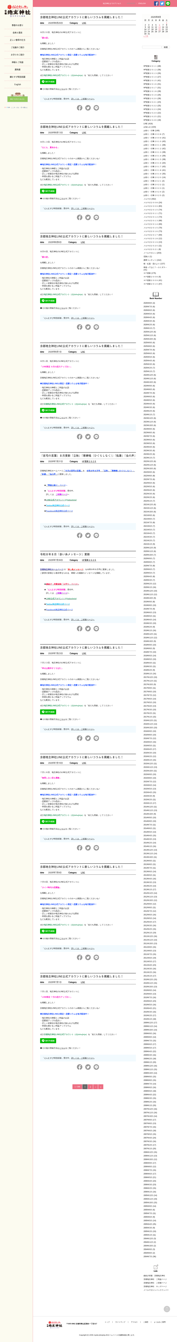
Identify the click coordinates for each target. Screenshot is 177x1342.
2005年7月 (148, 1213)
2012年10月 (148, 900)
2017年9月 (148, 688)
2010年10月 (148, 987)
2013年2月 (148, 886)
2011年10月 (148, 943)
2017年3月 (148, 710)
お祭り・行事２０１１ (153, 145)
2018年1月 (148, 674)
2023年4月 (148, 447)
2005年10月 (148, 1203)
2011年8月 (148, 951)
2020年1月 (148, 587)
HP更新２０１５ (150, 80)
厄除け (146, 256)
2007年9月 (148, 1120)
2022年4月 (148, 490)
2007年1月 (148, 1149)
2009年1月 (148, 1062)
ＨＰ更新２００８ (151, 277)
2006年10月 (148, 1159)
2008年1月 (148, 1105)
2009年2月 (148, 1059)
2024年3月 (148, 407)
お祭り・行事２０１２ (153, 149)
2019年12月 (148, 591)
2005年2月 (148, 1231)
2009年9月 (148, 1033)
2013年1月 (148, 889)
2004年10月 (148, 1246)
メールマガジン (150, 253)
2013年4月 (148, 879)
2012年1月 (148, 933)
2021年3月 (148, 537)
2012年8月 (148, 907)
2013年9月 (148, 861)
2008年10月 (148, 1073)
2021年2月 (148, 540)
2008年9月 (148, 1077)
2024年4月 (148, 404)
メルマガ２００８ (151, 203)
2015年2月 (148, 800)
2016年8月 (148, 735)
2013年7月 (148, 868)
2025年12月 (148, 332)
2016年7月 (148, 738)
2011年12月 (148, 936)
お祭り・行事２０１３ (153, 152)
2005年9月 (148, 1206)
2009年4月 (148, 1051)
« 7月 (146, 36)
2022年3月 (148, 494)
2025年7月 (148, 350)
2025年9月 (148, 343)
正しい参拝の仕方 (17, 39)
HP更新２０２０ (150, 98)
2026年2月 (148, 325)
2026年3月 (148, 321)
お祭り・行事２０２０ (153, 177)
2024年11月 (148, 379)
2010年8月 (148, 994)
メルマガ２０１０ (151, 210)
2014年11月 (148, 810)
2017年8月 (148, 692)
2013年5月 (148, 875)
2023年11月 (148, 422)
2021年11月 (148, 508)
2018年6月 (148, 656)
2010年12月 (148, 979)
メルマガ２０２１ (151, 249)
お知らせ (147, 127)
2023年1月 (148, 458)
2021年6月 (148, 526)
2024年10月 (148, 382)
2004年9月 (148, 1249)
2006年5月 (148, 1177)
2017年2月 (148, 713)
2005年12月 (148, 1195)
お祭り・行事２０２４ (153, 192)
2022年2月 (148, 497)
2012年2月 (148, 929)
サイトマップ (120, 1322)
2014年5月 (148, 832)
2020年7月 (148, 566)
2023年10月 (148, 425)
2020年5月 (148, 573)
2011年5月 (148, 961)
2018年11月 (148, 638)
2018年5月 (148, 659)
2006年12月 (148, 1152)
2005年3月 (148, 1228)
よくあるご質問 (160, 1322)
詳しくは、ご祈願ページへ (82, 99)
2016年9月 (148, 731)
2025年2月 (148, 368)
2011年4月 (148, 965)
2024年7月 (148, 393)
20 (159, 29)
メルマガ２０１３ (151, 220)
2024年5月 (148, 400)
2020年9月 (148, 558)
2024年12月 (148, 375)
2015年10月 (148, 771)
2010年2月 (148, 1015)
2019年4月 (148, 620)
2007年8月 (148, 1123)
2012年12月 (148, 893)
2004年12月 (148, 1239)
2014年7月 (148, 825)
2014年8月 (148, 821)
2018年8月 (148, 648)
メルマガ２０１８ (151, 238)
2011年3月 (148, 969)
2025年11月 (148, 335)
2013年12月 (148, 850)
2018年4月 (148, 663)
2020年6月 (148, 569)
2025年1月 (148, 371)
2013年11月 (148, 854)
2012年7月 (148, 911)
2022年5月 (148, 486)
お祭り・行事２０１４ (153, 156)
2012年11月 (148, 897)
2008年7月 (148, 1084)
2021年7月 (148, 522)
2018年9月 (148, 645)
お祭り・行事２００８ (153, 134)
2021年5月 (148, 530)
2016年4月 (148, 749)
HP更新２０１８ (150, 91)
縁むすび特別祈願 (17, 76)
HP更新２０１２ (150, 70)
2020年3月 (148, 580)
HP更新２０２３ (150, 109)
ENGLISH (142, 3)
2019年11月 (148, 594)
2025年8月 (148, 346)
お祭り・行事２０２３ (153, 188)
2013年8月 (148, 864)
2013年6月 (148, 871)
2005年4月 (148, 1224)
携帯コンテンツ (150, 260)
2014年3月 (148, 839)
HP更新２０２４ (150, 113)
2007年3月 (148, 1141)
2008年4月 (148, 1095)
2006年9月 (148, 1163)
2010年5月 (148, 1005)
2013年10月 (148, 857)
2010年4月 (148, 1008)
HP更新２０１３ (150, 73)
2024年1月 (148, 415)
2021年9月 (148, 515)
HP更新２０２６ (89, 461)
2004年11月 (148, 1242)
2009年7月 (148, 1041)
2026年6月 (148, 310)
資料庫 (17, 69)
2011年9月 (148, 947)
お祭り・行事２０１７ (153, 167)
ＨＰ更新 (147, 273)
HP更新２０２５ (150, 116)
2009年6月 (148, 1044)
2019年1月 (148, 630)
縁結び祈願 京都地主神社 (154, 1276)
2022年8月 (148, 476)
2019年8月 (148, 605)
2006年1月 (148, 1192)
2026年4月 (148, 317)
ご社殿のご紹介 (17, 47)
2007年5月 (148, 1134)
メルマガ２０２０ (151, 246)
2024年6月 (148, 397)
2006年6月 (148, 1174)
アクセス (134, 1322)
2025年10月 (148, 339)
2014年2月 (148, 843)
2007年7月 (148, 1127)
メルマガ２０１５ (151, 228)
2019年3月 (148, 623)
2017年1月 (148, 717)
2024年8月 (148, 389)
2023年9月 (148, 429)
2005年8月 (148, 1210)
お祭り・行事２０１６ (153, 163)
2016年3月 (148, 753)
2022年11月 (148, 465)
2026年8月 (148, 303)
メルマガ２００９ (151, 206)
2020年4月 (148, 576)
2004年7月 (148, 1257)
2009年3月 (148, 1055)
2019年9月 (148, 602)
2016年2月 (148, 756)
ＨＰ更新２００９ (151, 280)
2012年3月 (148, 925)
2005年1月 (148, 1235)
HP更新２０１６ (150, 84)
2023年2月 (148, 454)
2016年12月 (148, 720)
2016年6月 (148, 742)
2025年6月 (148, 353)
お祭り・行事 (149, 131)
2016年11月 (148, 724)
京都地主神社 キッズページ (155, 1286)
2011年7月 (148, 954)
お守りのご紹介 (17, 54)
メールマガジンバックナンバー (156, 1290)
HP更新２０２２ (150, 106)
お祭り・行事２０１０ (153, 141)
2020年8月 (148, 562)
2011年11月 (148, 940)
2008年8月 (148, 1080)
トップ (107, 1322)
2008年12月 (148, 1066)
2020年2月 (148, 584)
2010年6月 (148, 1001)
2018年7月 (148, 652)
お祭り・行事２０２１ (153, 181)
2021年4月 (148, 533)
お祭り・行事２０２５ (153, 195)
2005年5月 (148, 1221)
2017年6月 (148, 699)
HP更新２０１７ (150, 88)
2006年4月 (148, 1181)
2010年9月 (148, 990)
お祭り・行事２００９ (153, 138)
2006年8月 (148, 1167)
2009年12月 (148, 1023)
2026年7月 (148, 307)
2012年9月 (148, 904)
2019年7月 (148, 609)
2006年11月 (148, 1156)
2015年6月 (148, 785)
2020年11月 (148, 551)
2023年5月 (148, 443)
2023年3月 (148, 451)
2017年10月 (148, 684)
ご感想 (145, 1322)
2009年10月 (148, 1030)
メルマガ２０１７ (151, 235)
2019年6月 (148, 612)
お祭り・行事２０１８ (153, 170)
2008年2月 (148, 1102)
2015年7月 (148, 782)
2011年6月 (148, 958)
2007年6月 (148, 1131)
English (17, 84)
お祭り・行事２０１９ (153, 174)
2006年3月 (148, 1185)
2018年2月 (148, 670)
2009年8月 (148, 1037)
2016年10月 (148, 728)
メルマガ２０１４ (151, 224)
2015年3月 (148, 796)
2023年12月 (148, 418)
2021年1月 (148, 544)
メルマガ (147, 199)
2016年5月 (148, 746)
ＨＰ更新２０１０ (151, 284)
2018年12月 (148, 634)
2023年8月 (148, 433)
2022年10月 (148, 468)
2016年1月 (148, 760)
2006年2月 (148, 1188)
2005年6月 (148, 1217)
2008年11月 (148, 1069)
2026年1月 (148, 328)
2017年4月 (148, 706)
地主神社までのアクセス (112, 3)
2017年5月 (148, 702)
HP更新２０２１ (150, 102)
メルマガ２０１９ (151, 242)
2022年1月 (148, 501)
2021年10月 (148, 512)
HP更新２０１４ (150, 77)
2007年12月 (148, 1109)
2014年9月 (148, 818)
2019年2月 (148, 627)
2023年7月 (148, 436)
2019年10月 (148, 598)
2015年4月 (148, 792)
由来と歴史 (17, 32)
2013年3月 (148, 882)
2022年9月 (148, 472)
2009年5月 (148, 1048)
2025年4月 (148, 361)
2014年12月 (148, 807)
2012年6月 (148, 915)
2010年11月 (148, 983)
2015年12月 (148, 764)
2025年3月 (148, 364)
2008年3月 (148, 1098)
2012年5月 (148, 918)
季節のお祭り (17, 25)
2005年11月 (148, 1199)
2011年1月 (148, 976)
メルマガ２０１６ (151, 231)
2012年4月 (148, 922)
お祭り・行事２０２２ (153, 185)
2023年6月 (148, 440)
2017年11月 (148, 681)
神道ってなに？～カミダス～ (155, 267)
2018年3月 (148, 666)
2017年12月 (148, 677)
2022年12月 (148, 461)
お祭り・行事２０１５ (153, 159)
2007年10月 (148, 1116)
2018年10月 (148, 641)
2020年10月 (148, 555)
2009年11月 (148, 1026)
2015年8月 (148, 778)
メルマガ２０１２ (151, 217)
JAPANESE (131, 3)
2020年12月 (148, 548)
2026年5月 (148, 314)
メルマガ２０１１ (151, 213)
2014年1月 (148, 846)
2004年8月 (148, 1253)
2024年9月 (148, 386)
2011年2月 (148, 972)
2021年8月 (148, 519)
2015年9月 (148, 774)
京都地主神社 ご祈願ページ (155, 1283)
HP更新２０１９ (150, 95)
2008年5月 (148, 1091)
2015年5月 (148, 789)
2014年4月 (148, 836)
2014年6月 (148, 828)
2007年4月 (148, 1138)
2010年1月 (148, 1019)
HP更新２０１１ (150, 66)
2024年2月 (148, 411)
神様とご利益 (17, 62)
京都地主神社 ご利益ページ (155, 1279)
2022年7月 (148, 479)
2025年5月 (148, 357)
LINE (84, 22)
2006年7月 (148, 1170)
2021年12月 (148, 504)
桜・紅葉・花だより (152, 264)
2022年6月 (148, 483)
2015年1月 (148, 803)
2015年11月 (148, 767)
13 (159, 27)
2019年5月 (148, 616)
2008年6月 (148, 1087)
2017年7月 (148, 695)
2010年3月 (148, 1012)
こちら (62, 89)
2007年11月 (148, 1113)
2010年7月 (148, 997)
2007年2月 (148, 1145)
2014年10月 (148, 814)
